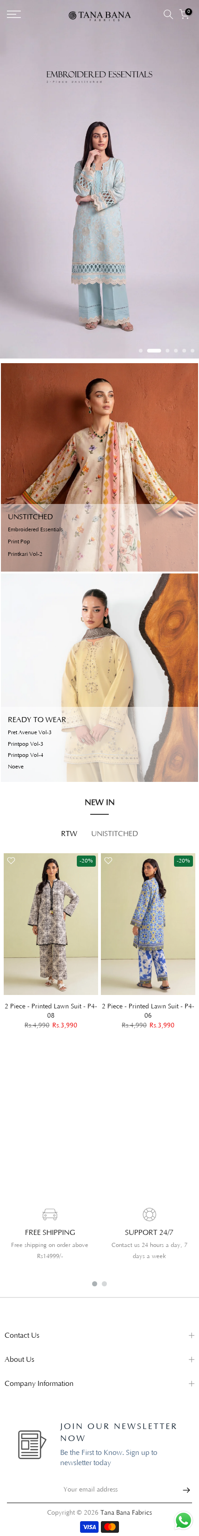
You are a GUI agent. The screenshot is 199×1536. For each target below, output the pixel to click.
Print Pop (19, 542)
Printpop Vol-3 (26, 744)
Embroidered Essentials (35, 530)
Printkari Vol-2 (25, 554)
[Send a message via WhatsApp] (183, 1520)
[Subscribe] (182, 1490)
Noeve (16, 767)
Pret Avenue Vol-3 (30, 733)
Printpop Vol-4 (26, 755)
